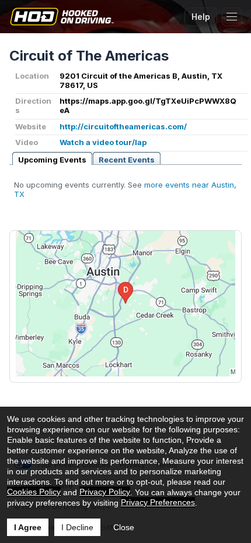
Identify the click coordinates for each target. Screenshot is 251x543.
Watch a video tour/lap (103, 142)
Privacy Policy (104, 491)
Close (123, 527)
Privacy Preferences (158, 502)
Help (200, 17)
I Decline (77, 527)
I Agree (27, 527)
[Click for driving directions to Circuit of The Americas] (125, 303)
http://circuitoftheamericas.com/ (123, 126)
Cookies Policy (34, 491)
